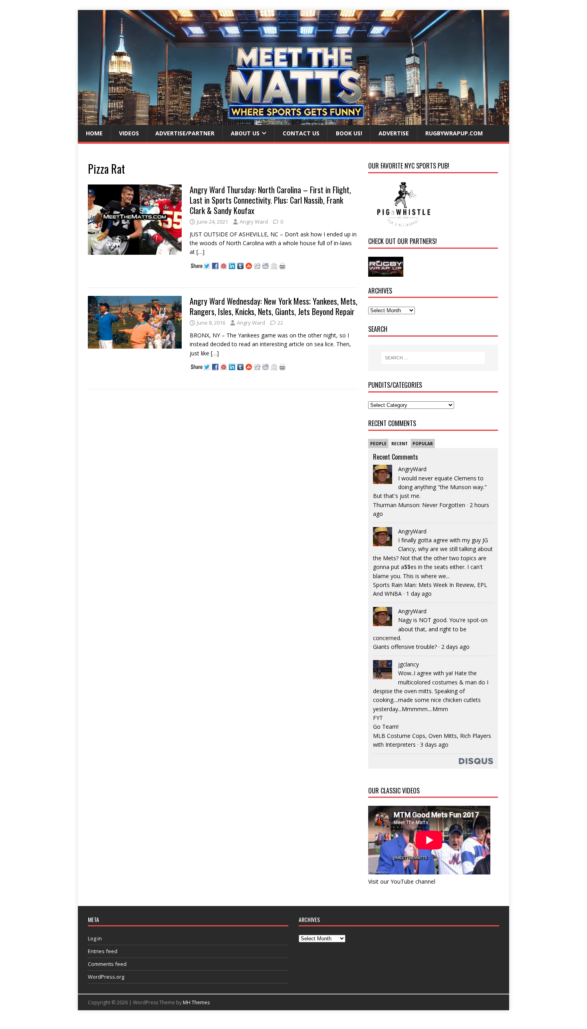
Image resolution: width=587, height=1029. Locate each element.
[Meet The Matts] (293, 120)
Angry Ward (254, 221)
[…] (200, 252)
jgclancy (408, 664)
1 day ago (419, 593)
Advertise (394, 133)
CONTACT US (301, 133)
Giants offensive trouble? (405, 646)
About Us (245, 133)
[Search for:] (433, 358)
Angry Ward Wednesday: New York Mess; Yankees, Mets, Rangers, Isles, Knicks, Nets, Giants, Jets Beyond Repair (273, 306)
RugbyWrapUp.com (454, 133)
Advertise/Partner (184, 133)
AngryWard (412, 469)
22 (280, 322)
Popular (422, 443)
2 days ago (455, 646)
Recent (399, 443)
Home (94, 133)
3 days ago (434, 744)
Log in (95, 938)
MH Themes (196, 1002)
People (378, 443)
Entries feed (102, 951)
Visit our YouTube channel (401, 881)
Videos (129, 133)
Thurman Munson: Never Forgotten (419, 505)
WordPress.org (106, 976)
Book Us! (349, 133)
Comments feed (107, 964)
